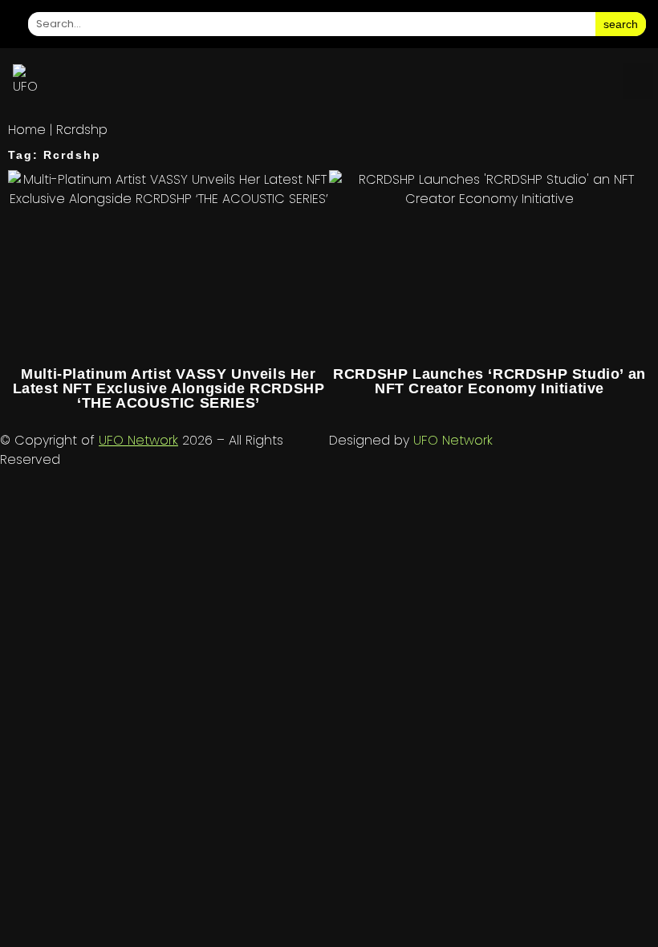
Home (27, 129)
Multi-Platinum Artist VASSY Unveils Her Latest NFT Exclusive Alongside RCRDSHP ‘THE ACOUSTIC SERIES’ (169, 388)
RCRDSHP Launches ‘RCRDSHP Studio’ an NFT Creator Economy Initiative (489, 381)
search (620, 24)
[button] (638, 81)
